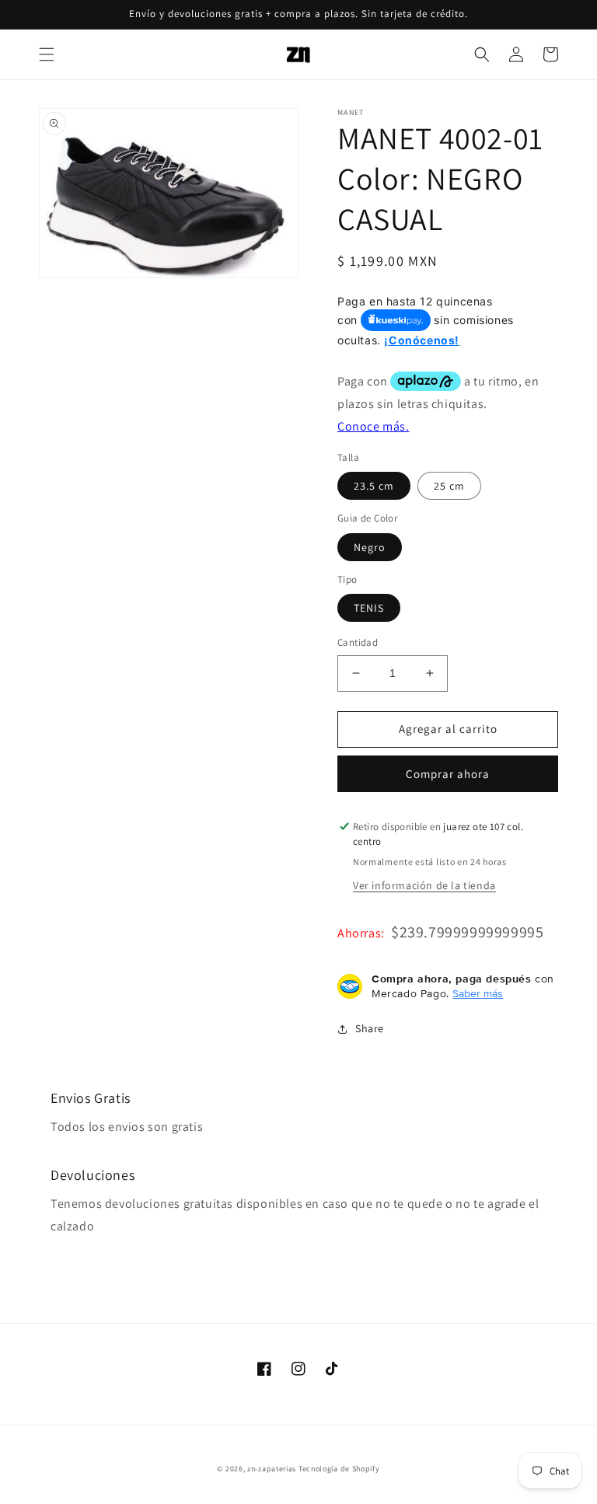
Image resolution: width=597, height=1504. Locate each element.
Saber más (477, 993)
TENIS (369, 608)
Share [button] (369, 1028)
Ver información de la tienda (424, 885)
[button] (47, 54)
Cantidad (357, 642)
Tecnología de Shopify (339, 1469)
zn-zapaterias (271, 1469)
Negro (370, 547)
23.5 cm (374, 486)
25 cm (449, 486)
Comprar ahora (448, 773)
